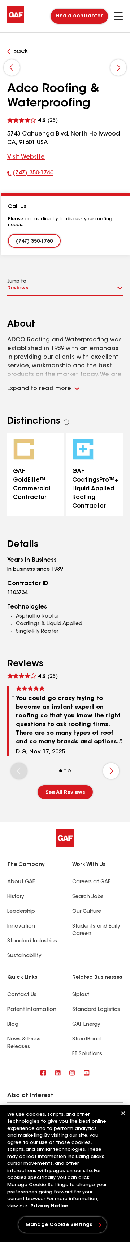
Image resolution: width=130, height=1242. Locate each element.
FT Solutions (87, 1054)
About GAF (21, 882)
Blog (12, 1024)
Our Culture (86, 911)
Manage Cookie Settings (59, 1225)
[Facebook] (43, 1073)
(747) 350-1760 (30, 174)
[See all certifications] (66, 422)
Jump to (16, 281)
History (15, 897)
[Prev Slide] (12, 67)
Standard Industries (32, 941)
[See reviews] (32, 119)
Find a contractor (79, 16)
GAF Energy (86, 1024)
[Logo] (15, 22)
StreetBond (86, 1039)
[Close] (123, 1113)
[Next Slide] (118, 67)
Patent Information (31, 1009)
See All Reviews (65, 792)
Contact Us (21, 995)
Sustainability (24, 956)
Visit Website (26, 157)
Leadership (21, 911)
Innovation (21, 926)
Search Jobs (88, 897)
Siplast (80, 995)
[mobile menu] (118, 16)
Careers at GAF (91, 882)
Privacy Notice (49, 1206)
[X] (58, 1073)
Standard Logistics (96, 1009)
